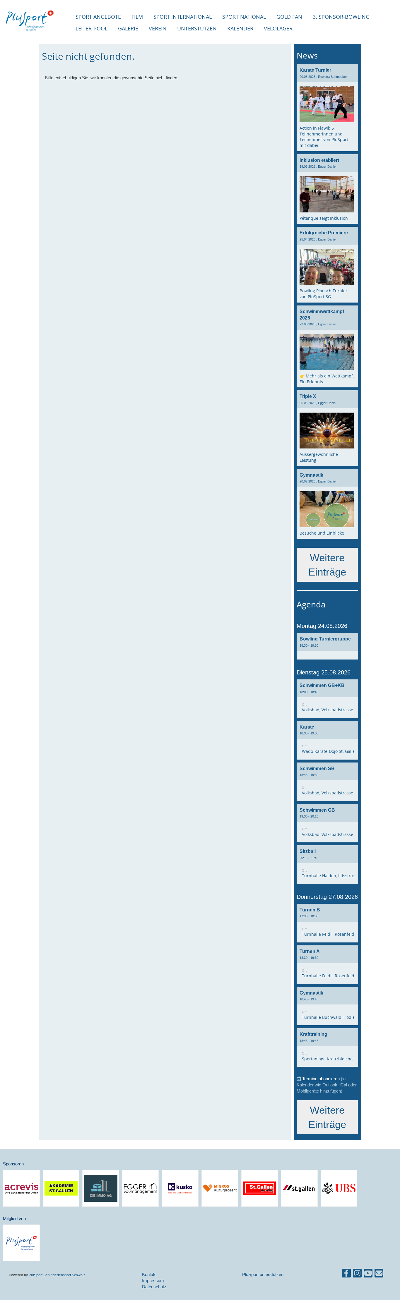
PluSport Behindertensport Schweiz (57, 1275)
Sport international (182, 16)
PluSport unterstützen (262, 1274)
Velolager (278, 28)
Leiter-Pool (91, 28)
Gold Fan (289, 16)
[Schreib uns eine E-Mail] (379, 1274)
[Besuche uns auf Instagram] (357, 1274)
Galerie (128, 28)
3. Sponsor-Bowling (341, 16)
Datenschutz (154, 1286)
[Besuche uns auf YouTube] (368, 1274)
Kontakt (149, 1274)
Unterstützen (197, 28)
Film (137, 16)
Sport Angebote (98, 16)
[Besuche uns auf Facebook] (346, 1274)
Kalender (240, 28)
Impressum (153, 1280)
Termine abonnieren (321, 1078)
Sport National (244, 16)
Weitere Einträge (327, 565)
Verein (158, 28)
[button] (327, 646)
